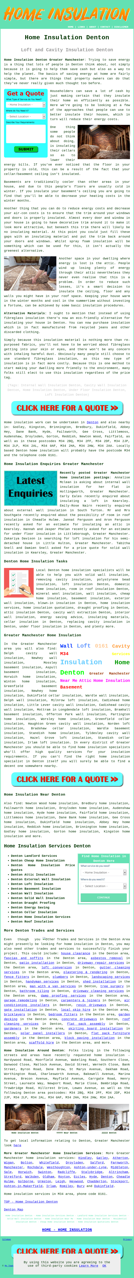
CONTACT (105, 27)
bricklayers (14, 1014)
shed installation (99, 981)
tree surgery (112, 986)
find (17, 803)
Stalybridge (91, 1172)
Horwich (25, 1172)
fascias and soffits (23, 958)
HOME (70, 27)
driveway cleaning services (98, 991)
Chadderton (96, 1181)
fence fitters (16, 977)
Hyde (93, 1177)
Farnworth (119, 1162)
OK (104, 1266)
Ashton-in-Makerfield (23, 1186)
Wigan (9, 1162)
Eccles (79, 1177)
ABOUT (92, 27)
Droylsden (74, 1162)
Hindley (85, 1158)
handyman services (42, 981)
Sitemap (6, 1239)
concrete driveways (79, 1019)
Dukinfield (103, 1186)
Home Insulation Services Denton (47, 846)
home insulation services (50, 1158)
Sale (8, 1172)
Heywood (76, 1181)
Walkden (32, 1177)
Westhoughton (58, 1167)
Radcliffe (66, 1172)
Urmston (44, 1181)
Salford (97, 1162)
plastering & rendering (85, 972)
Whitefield (49, 1162)
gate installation (20, 1010)
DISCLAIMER (121, 27)
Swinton (44, 1172)
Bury (81, 1186)
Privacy (127, 1239)
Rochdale (35, 1167)
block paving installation (89, 1038)
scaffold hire (41, 1042)
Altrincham (118, 1172)
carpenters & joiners (80, 1000)
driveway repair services (101, 963)
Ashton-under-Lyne (90, 1167)
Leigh (60, 1181)
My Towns (9, 1266)
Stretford (12, 1177)
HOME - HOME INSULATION (67, 1230)
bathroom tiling (34, 991)
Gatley (102, 1158)
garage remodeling (20, 1000)
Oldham (48, 1177)
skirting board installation (95, 1028)
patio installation (37, 963)
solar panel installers (42, 1033)
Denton (92, 422)
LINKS (81, 27)
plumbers (60, 977)
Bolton (26, 1162)
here (17, 1145)
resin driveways (91, 1005)
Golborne (25, 1181)
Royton (64, 1177)
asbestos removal (107, 958)
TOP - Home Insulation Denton (31, 1202)
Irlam (51, 1186)
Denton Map (13, 1209)
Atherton (120, 1158)
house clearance (75, 953)
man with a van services (53, 986)
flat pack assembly (86, 1024)
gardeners (12, 1028)
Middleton (119, 1167)
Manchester (13, 1167)
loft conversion (56, 967)
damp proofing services (63, 995)
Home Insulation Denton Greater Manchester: (45, 60)
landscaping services (110, 977)
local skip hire (75, 1010)
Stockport (119, 1181)
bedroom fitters (63, 1014)
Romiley (66, 1186)
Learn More (88, 1266)
